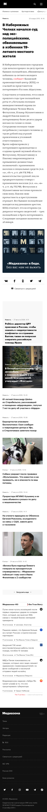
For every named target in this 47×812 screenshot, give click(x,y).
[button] (41, 4)
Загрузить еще (22, 592)
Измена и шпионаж (11, 11)
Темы (5, 721)
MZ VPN (6, 763)
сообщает (18, 79)
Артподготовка (28, 11)
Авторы (6, 728)
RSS (6, 742)
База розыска (8, 777)
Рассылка (7, 749)
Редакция (6, 735)
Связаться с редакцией (25, 288)
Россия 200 (7, 770)
